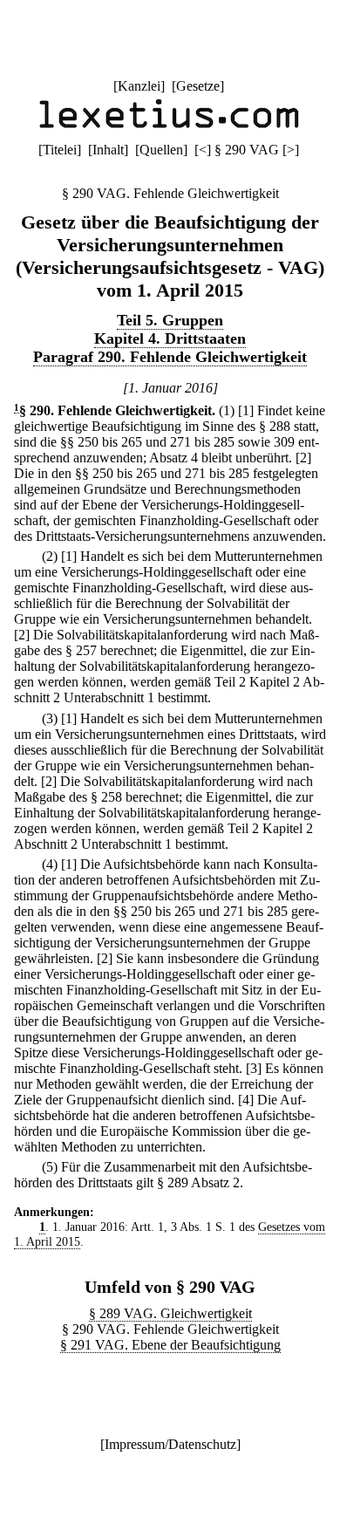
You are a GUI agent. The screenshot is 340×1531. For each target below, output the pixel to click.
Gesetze (198, 86)
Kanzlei (139, 86)
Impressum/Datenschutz (170, 1444)
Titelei (60, 149)
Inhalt (108, 149)
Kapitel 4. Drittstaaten (170, 338)
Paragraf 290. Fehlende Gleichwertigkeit (170, 357)
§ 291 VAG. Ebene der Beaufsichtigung (170, 1344)
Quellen (161, 149)
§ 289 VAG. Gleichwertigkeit (170, 1313)
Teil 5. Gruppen (170, 320)
